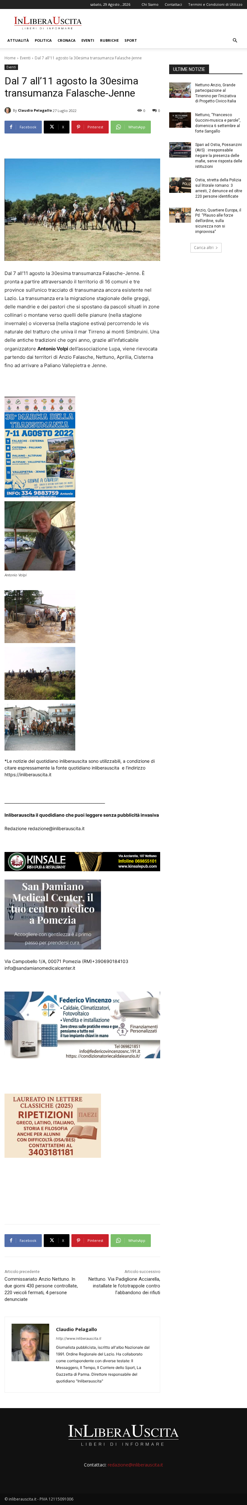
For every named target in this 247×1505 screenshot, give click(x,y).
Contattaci (173, 4)
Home (10, 58)
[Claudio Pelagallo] (9, 110)
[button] (234, 41)
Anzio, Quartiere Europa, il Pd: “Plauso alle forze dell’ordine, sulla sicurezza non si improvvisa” (218, 221)
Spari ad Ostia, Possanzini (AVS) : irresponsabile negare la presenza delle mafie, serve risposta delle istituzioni (218, 155)
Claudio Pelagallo (35, 110)
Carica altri (204, 247)
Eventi (87, 40)
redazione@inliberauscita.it (135, 1465)
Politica (43, 40)
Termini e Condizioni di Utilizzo (215, 4)
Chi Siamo (150, 4)
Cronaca (67, 40)
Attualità (18, 40)
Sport (130, 40)
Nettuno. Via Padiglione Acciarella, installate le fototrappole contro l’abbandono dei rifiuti (124, 1285)
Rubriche (109, 40)
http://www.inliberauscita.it (78, 1338)
